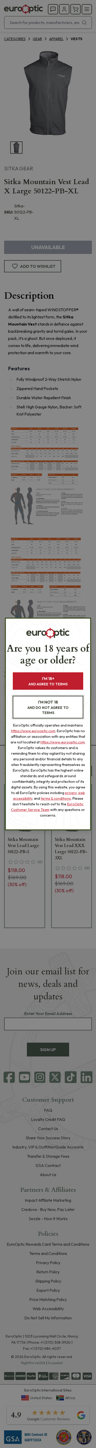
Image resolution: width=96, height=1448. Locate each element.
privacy (71, 792)
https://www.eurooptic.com (33, 731)
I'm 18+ (48, 681)
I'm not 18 (48, 707)
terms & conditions (56, 798)
